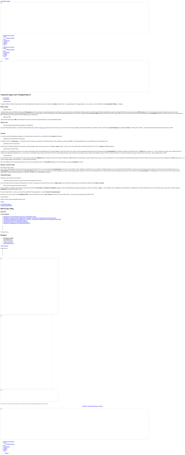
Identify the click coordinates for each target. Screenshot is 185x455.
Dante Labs (42, 127)
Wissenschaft (6, 99)
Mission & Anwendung (8, 35)
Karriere (5, 42)
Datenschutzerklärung (93, 406)
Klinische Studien (10, 38)
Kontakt (5, 43)
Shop (4, 44)
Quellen (2, 201)
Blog (4, 39)
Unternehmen (6, 40)
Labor (4, 36)
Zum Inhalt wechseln (5, 1)
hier (46, 403)
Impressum (84, 406)
